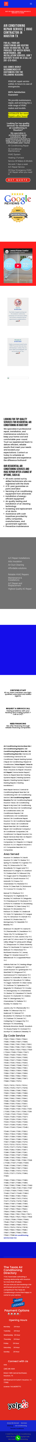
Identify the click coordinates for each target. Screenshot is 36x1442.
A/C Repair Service (16, 167)
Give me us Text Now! (18, 599)
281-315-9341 (10, 60)
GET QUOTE (18, 180)
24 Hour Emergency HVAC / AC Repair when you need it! (20, 172)
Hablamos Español (17, 1254)
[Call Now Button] (18, 1438)
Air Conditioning (21, 1426)
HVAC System (14, 154)
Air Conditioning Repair (18, 145)
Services (24, 1423)
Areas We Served (13, 1423)
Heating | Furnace (16, 158)
